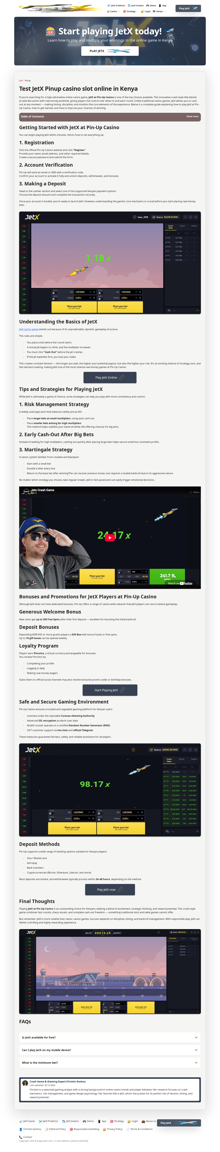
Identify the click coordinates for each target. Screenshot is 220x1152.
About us (151, 1121)
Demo (153, 5)
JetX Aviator (137, 5)
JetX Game (29, 1121)
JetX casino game (29, 329)
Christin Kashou (32, 1129)
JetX (21, 80)
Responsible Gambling (86, 1129)
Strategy (131, 11)
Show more (192, 116)
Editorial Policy (57, 1129)
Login (148, 11)
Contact (27, 1137)
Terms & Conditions (141, 1129)
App (164, 5)
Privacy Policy (114, 1129)
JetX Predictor (118, 5)
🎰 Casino (112, 11)
